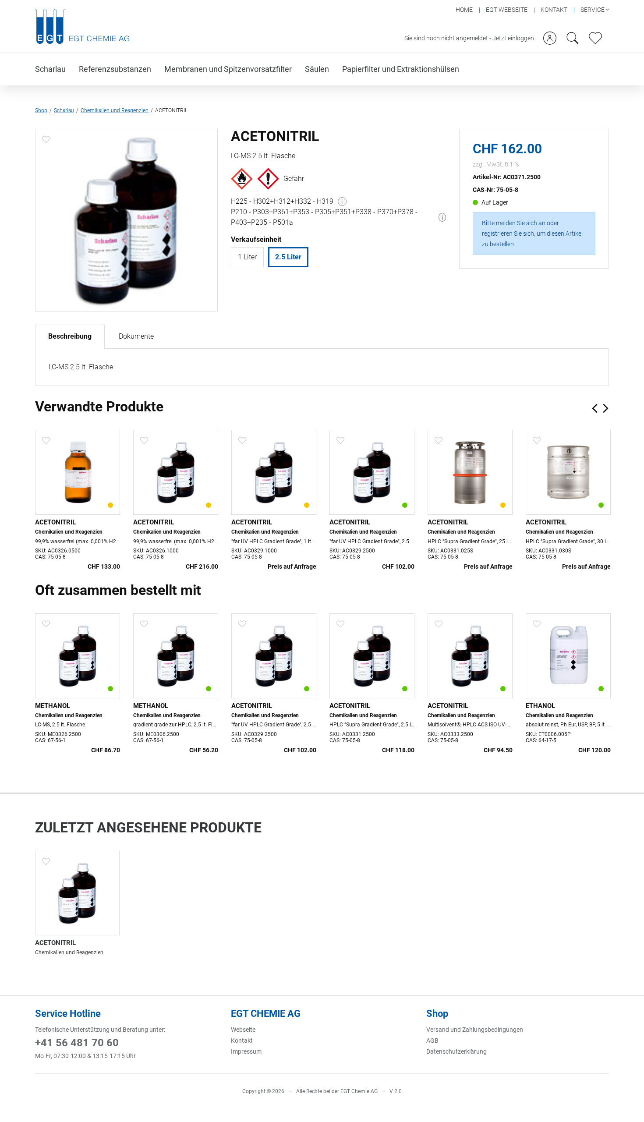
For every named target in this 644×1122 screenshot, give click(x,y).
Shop (41, 110)
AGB (432, 1040)
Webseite (243, 1029)
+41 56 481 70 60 (77, 1043)
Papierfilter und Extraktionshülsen (400, 69)
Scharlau (50, 69)
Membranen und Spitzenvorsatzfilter (228, 69)
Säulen (317, 69)
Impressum (246, 1051)
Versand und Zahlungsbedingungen (474, 1029)
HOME (464, 9)
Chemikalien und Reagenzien (115, 110)
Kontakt (242, 1040)
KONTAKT (554, 9)
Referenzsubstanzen (115, 69)
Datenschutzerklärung (456, 1051)
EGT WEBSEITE (506, 9)
